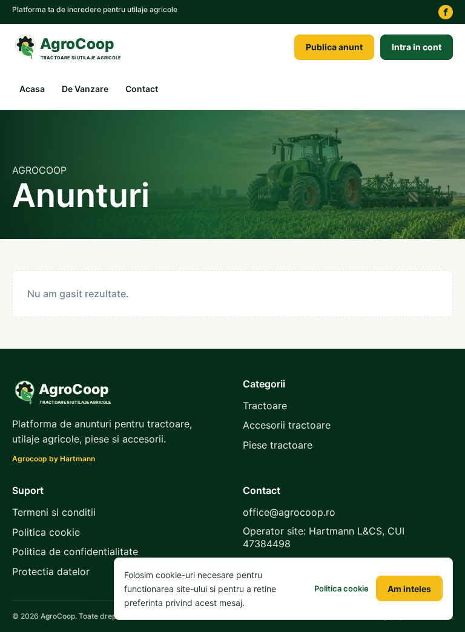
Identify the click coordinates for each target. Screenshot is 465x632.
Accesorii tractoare (287, 425)
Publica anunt (334, 47)
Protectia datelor (51, 571)
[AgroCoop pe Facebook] (445, 12)
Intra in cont (416, 47)
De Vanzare (85, 89)
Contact (141, 89)
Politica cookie (46, 532)
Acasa (32, 89)
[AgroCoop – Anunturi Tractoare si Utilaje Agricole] (69, 46)
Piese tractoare (277, 445)
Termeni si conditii (54, 512)
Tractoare (265, 406)
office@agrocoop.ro (289, 512)
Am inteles (409, 589)
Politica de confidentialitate (75, 551)
